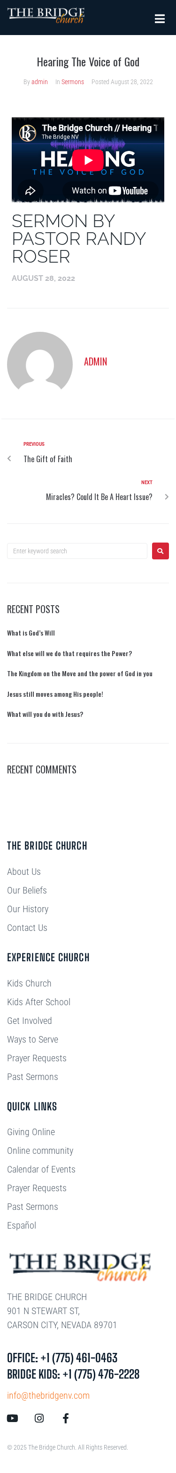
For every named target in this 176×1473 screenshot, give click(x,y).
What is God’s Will (31, 632)
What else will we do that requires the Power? (69, 653)
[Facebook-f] (66, 1418)
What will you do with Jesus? (45, 714)
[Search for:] (77, 551)
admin (39, 82)
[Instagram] (39, 1418)
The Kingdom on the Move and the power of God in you (80, 673)
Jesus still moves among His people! (55, 694)
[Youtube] (12, 1418)
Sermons (72, 82)
